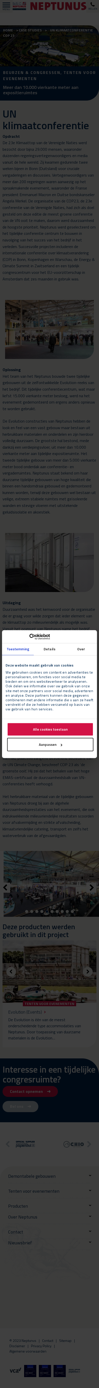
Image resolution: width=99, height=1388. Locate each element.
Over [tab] (81, 649)
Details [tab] (49, 649)
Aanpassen (48, 744)
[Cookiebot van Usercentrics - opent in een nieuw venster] (28, 637)
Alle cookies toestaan (50, 729)
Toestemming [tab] (18, 649)
